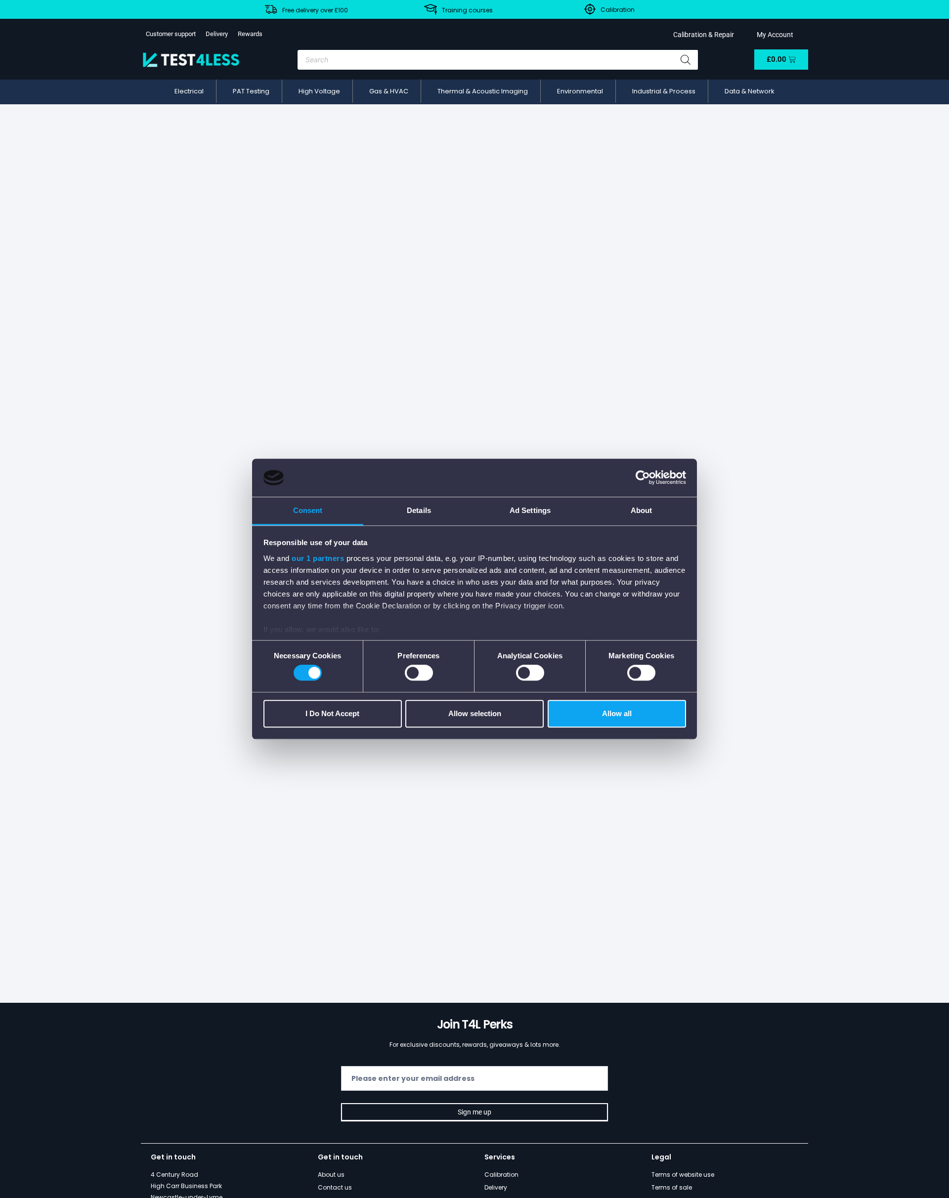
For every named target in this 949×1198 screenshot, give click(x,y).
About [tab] (641, 510)
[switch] (419, 673)
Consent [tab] (308, 510)
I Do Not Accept (332, 713)
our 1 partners (318, 558)
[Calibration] (590, 9)
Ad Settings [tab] (530, 510)
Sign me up (474, 1112)
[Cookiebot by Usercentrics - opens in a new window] (643, 478)
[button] (189, 91)
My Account (773, 35)
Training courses (467, 10)
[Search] (685, 60)
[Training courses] (430, 9)
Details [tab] (419, 510)
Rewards (250, 34)
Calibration (618, 9)
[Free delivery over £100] (270, 9)
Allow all (617, 713)
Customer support (171, 34)
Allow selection (474, 713)
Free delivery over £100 (315, 10)
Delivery (217, 34)
